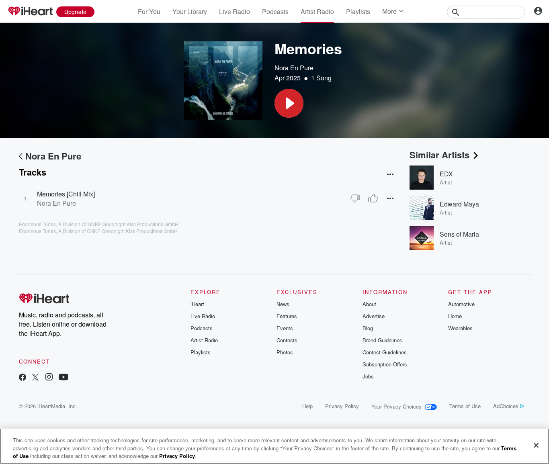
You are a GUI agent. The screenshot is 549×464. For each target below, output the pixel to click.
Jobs (368, 376)
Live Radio (234, 11)
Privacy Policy (342, 406)
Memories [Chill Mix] (66, 193)
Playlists (358, 11)
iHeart (197, 304)
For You (149, 11)
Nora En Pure (293, 67)
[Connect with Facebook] (22, 377)
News (283, 304)
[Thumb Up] (373, 198)
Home (455, 316)
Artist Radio (317, 11)
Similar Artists (439, 154)
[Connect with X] (35, 377)
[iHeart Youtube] (63, 377)
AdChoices (505, 406)
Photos (285, 352)
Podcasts (275, 11)
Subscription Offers (385, 364)
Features (287, 316)
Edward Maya (459, 203)
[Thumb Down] (355, 198)
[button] (288, 103)
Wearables (460, 328)
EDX (446, 173)
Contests (287, 340)
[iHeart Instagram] (49, 377)
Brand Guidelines (382, 340)
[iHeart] (30, 12)
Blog (368, 328)
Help (307, 406)
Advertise (374, 316)
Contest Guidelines (385, 352)
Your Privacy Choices (396, 406)
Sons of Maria (459, 234)
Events (285, 328)
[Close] (536, 445)
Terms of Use (465, 406)
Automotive (461, 304)
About (369, 304)
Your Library (189, 11)
